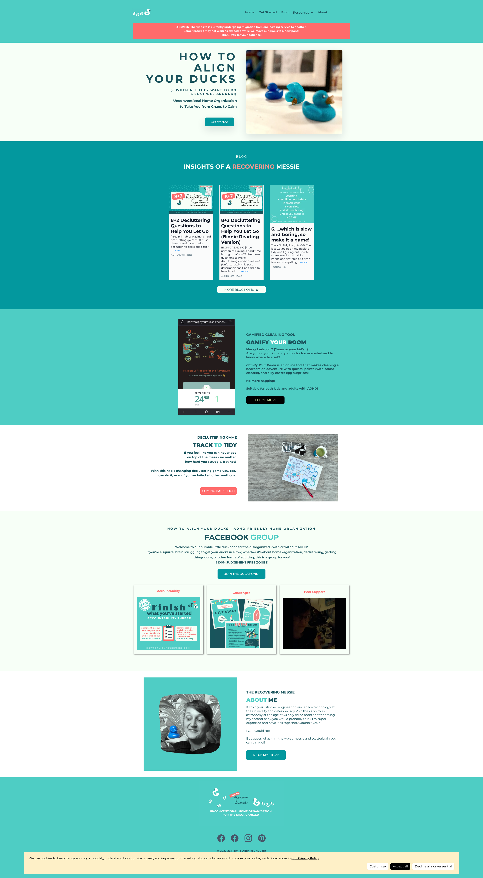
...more (175, 250)
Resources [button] (301, 12)
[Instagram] (248, 838)
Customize (378, 866)
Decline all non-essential (433, 866)
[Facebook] (221, 838)
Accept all (400, 866)
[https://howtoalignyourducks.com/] (141, 12)
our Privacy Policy (305, 858)
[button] (191, 232)
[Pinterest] (262, 838)
